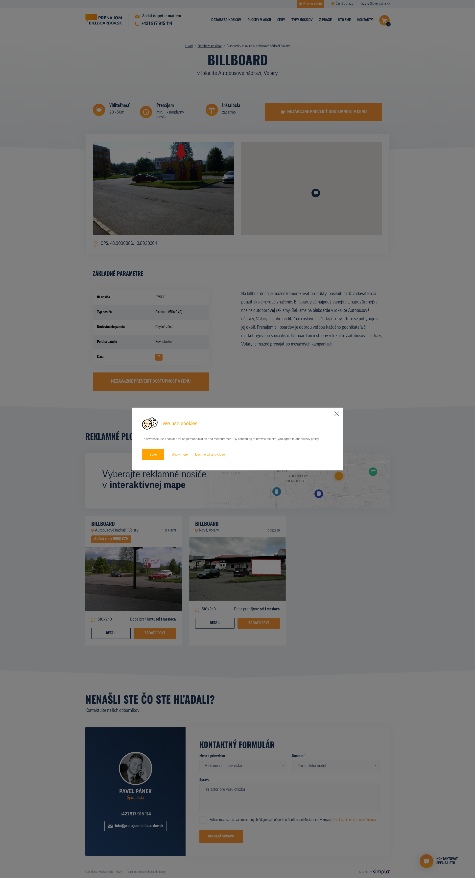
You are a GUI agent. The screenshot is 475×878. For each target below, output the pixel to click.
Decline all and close (210, 454)
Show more (180, 454)
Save (153, 454)
